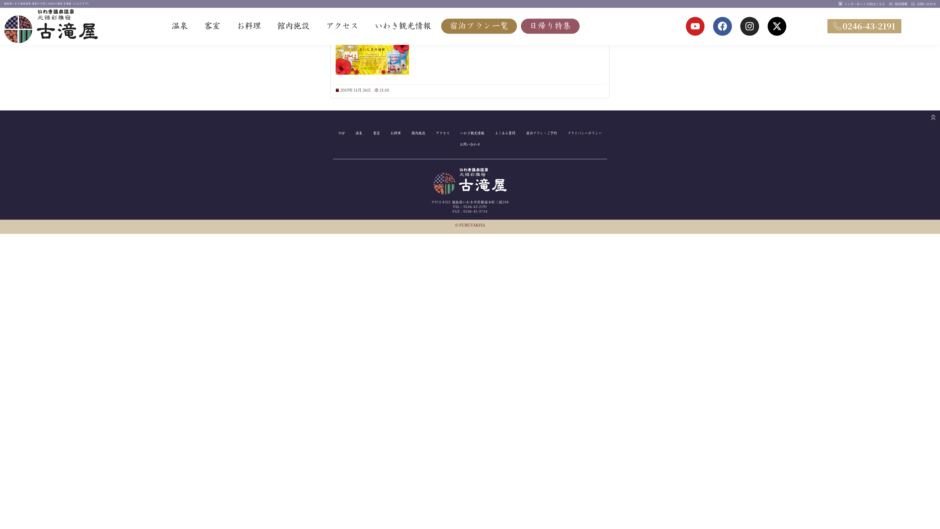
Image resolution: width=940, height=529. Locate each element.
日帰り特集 (550, 26)
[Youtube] (695, 26)
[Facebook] (722, 26)
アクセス (342, 26)
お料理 (249, 26)
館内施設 (293, 26)
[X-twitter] (777, 26)
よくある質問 (505, 133)
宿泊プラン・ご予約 (541, 133)
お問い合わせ (470, 144)
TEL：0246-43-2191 (470, 206)
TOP (341, 133)
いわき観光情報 (403, 26)
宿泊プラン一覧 (479, 26)
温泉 (180, 26)
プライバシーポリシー (584, 133)
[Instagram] (749, 26)
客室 (212, 26)
